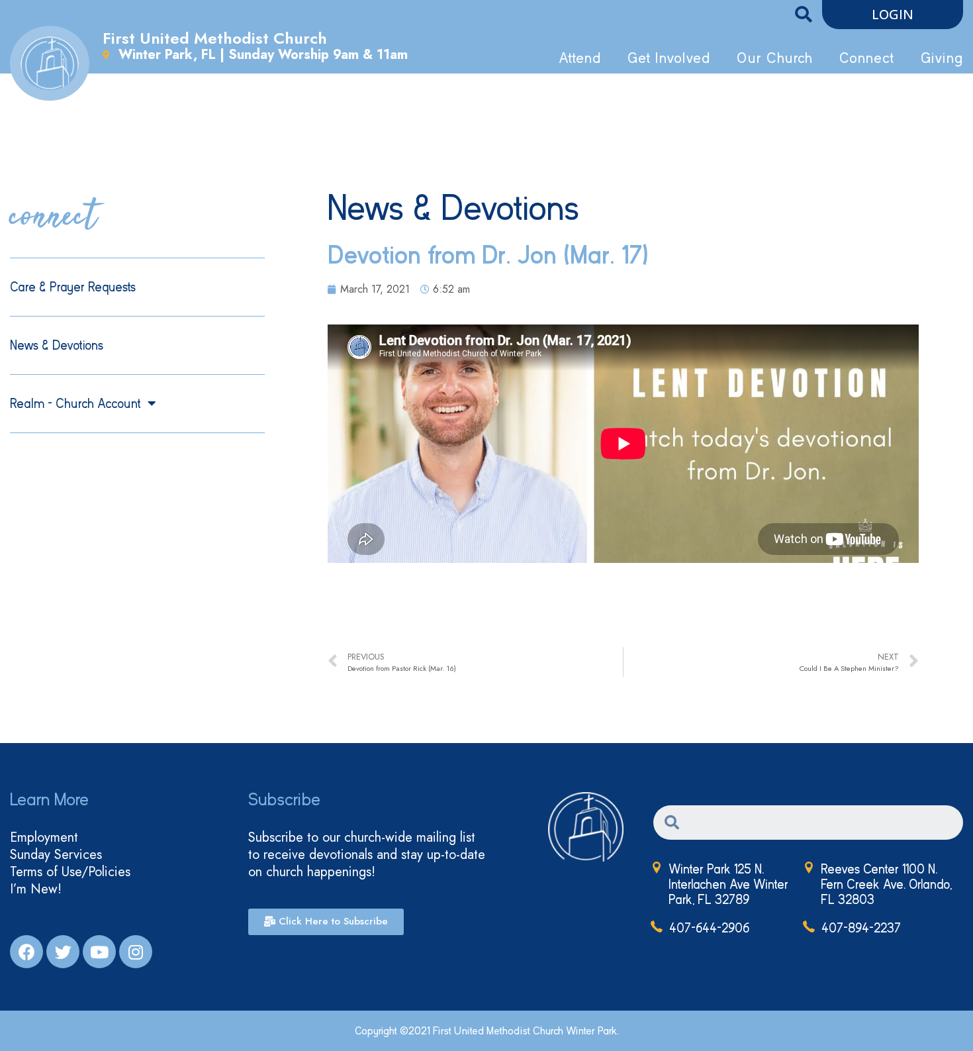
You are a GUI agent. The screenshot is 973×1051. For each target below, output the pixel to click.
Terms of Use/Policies (70, 872)
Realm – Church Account (75, 404)
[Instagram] (135, 951)
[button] (892, 14)
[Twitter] (62, 951)
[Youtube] (99, 951)
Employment (44, 837)
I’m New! (36, 889)
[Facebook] (26, 951)
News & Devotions (56, 345)
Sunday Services (56, 855)
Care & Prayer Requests (73, 287)
